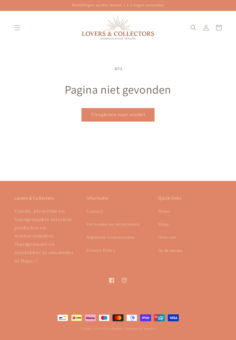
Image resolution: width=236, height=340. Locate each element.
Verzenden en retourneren (112, 224)
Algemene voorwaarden (110, 237)
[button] (17, 27)
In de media (170, 250)
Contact (94, 211)
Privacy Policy (100, 250)
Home (164, 211)
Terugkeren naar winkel (118, 114)
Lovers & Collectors (108, 328)
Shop (163, 224)
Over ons (167, 237)
